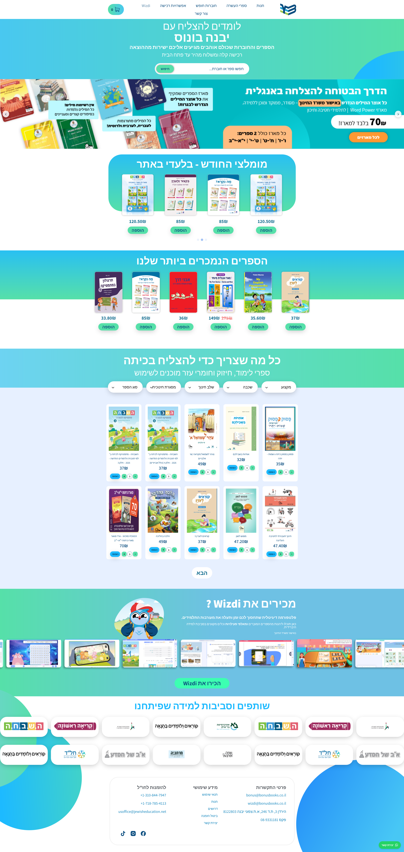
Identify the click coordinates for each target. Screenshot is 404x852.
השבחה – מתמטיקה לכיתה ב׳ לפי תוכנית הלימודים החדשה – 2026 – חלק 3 (124, 458)
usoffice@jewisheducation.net (142, 811)
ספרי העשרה (236, 5)
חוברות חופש (206, 5)
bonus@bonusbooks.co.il (266, 795)
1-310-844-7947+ (153, 795)
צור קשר (201, 13)
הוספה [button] (266, 230)
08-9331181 (269, 819)
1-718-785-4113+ (153, 803)
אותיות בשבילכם (241, 454)
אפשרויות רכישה (173, 5)
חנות (260, 5)
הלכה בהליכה (163, 536)
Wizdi (146, 5)
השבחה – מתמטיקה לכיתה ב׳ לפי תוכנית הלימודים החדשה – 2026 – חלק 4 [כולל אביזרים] (163, 458)
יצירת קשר (388, 845)
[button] (206, 240)
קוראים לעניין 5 (202, 536)
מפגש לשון (241, 536)
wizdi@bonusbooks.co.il (267, 803)
